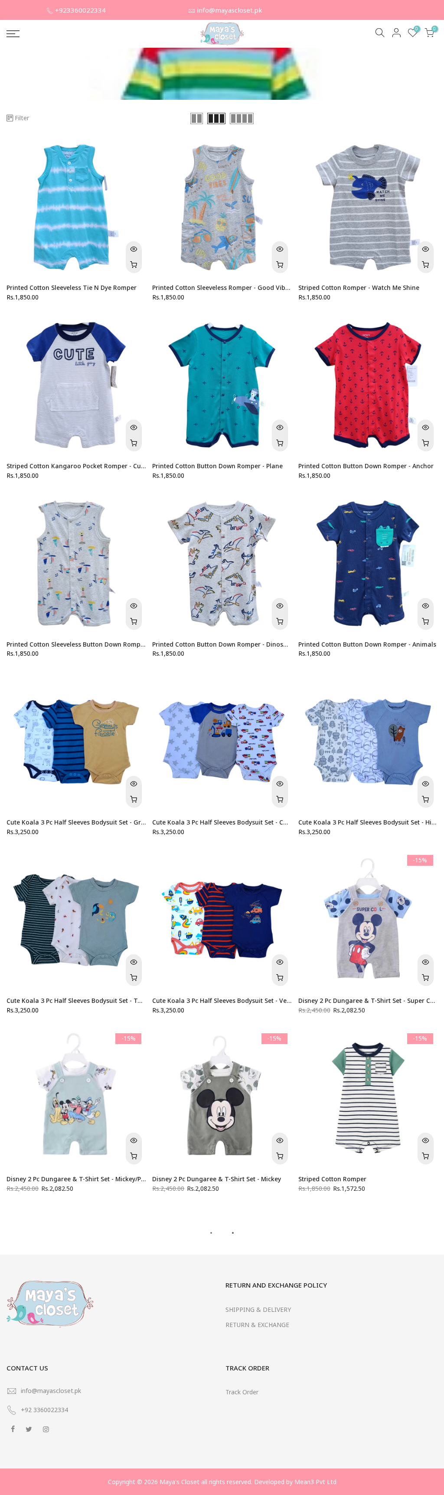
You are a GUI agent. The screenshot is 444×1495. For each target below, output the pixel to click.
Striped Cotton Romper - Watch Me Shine (358, 287)
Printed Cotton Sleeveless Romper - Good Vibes (222, 287)
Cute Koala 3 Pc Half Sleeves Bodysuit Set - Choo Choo (232, 822)
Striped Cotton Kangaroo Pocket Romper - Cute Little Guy (91, 466)
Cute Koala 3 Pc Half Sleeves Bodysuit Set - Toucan (81, 1000)
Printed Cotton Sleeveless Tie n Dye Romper (72, 287)
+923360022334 (80, 10)
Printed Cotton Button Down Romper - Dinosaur (223, 644)
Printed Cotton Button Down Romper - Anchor (366, 466)
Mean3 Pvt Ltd (315, 1482)
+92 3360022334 (44, 1410)
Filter (22, 118)
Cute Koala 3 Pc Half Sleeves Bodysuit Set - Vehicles (228, 1000)
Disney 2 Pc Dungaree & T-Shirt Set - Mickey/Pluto (80, 1179)
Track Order (241, 1392)
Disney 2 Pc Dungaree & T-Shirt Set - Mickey (216, 1179)
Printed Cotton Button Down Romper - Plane (217, 466)
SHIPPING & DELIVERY (258, 1309)
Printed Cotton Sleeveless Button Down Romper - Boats (88, 644)
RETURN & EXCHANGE (257, 1325)
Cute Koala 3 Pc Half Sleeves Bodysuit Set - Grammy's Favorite (98, 822)
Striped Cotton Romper (332, 1179)
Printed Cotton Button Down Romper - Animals (367, 644)
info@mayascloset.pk (229, 10)
